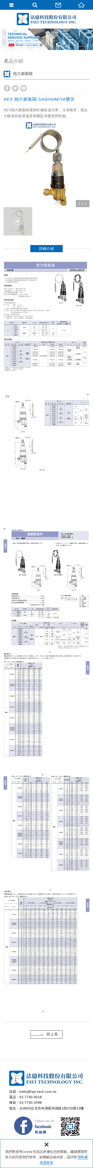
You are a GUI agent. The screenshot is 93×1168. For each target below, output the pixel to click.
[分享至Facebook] (7, 88)
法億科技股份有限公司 (46, 19)
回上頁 (52, 1034)
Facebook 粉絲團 (34, 1126)
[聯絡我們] (58, 5)
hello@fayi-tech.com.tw (37, 1091)
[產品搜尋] (35, 5)
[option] (46, 164)
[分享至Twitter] (15, 88)
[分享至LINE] (23, 88)
